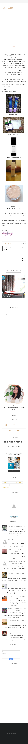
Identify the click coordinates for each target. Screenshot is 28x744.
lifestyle (15, 482)
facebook (22, 427)
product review (6, 487)
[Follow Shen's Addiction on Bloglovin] (14, 517)
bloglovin (18, 432)
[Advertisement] (14, 30)
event (9, 482)
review (14, 46)
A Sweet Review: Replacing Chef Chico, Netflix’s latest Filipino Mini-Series (17, 575)
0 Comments (22, 243)
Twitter (10, 432)
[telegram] (5, 243)
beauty (4, 482)
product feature (15, 484)
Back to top (17, 735)
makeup (20, 482)
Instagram (6, 427)
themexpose (16, 731)
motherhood (6, 484)
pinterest (14, 427)
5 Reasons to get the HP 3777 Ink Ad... (11, 295)
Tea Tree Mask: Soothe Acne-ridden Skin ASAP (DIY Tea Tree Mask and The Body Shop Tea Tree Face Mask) (17, 528)
